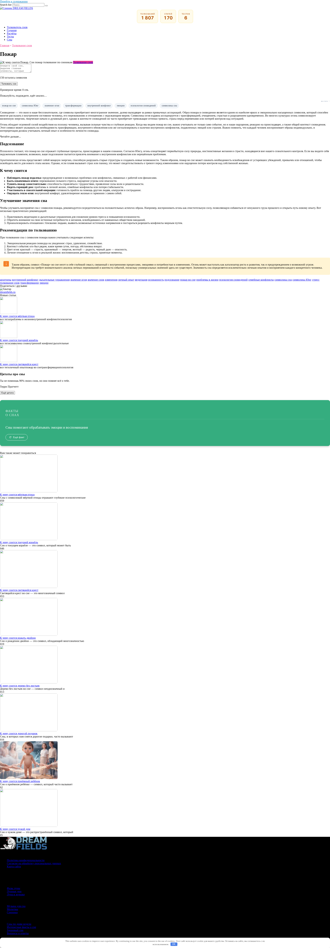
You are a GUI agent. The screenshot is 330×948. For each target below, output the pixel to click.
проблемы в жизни (207, 279)
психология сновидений (143, 105)
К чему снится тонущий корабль (19, 340)
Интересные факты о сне (21, 927)
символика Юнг (30, 105)
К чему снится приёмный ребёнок (20, 781)
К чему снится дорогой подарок (18, 733)
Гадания (11, 30)
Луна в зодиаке (16, 894)
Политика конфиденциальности (26, 860)
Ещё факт (18, 437)
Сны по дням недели (19, 924)
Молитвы (12, 909)
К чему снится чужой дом (15, 829)
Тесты (10, 36)
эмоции (121, 105)
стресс (316, 279)
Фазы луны (13, 888)
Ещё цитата (7, 393)
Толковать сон (8, 83)
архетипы (5, 279)
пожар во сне (9, 105)
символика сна (169, 105)
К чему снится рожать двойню (18, 637)
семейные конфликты (261, 279)
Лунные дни (14, 891)
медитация (141, 279)
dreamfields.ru (7, 292)
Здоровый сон (15, 930)
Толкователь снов (17, 27)
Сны (9, 39)
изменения (111, 279)
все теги (324, 101)
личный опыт (126, 279)
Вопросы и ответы (18, 933)
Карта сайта (14, 866)
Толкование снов (83, 62)
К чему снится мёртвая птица (17, 316)
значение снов (95, 279)
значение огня (52, 105)
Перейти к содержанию (14, 1)
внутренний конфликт (99, 105)
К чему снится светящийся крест (19, 364)
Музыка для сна (16, 906)
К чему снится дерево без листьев (20, 685)
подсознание (171, 279)
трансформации (73, 105)
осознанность (156, 279)
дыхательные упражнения (54, 279)
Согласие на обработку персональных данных (34, 863)
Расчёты (11, 33)
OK (173, 944)
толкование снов (10, 282)
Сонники (12, 912)
